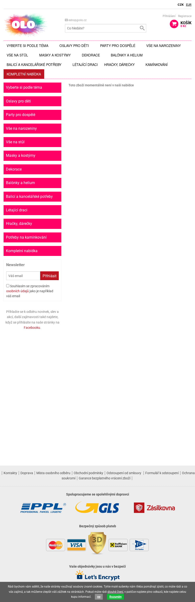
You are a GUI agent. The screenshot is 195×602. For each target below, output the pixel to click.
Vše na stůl (17, 55)
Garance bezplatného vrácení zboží (104, 478)
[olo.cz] (26, 24)
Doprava (26, 473)
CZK (181, 4)
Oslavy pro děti (74, 45)
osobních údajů (17, 291)
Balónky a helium (127, 55)
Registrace (184, 16)
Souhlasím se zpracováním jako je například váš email (29, 291)
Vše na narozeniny (163, 45)
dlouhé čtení (115, 591)
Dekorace (91, 55)
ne (98, 596)
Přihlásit (49, 275)
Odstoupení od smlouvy (124, 473)
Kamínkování (157, 64)
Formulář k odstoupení (162, 473)
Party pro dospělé (117, 45)
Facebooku (32, 327)
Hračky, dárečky (119, 64)
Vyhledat (142, 28)
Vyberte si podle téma (27, 45)
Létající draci (85, 64)
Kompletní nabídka (24, 74)
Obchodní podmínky (88, 473)
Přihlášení (169, 16)
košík (185, 24)
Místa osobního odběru (53, 473)
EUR (188, 4)
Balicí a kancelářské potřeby (34, 64)
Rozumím (115, 596)
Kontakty (10, 473)
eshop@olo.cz (77, 20)
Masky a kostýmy (55, 55)
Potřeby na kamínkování (26, 237)
